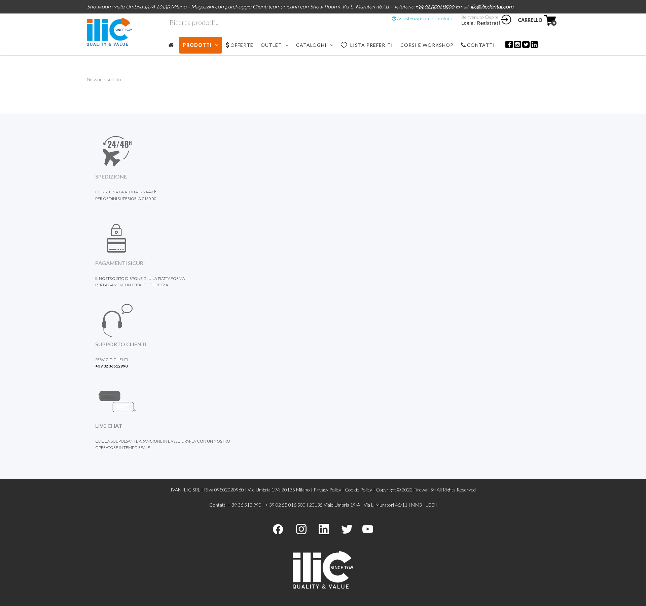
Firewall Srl (425, 489)
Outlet (271, 45)
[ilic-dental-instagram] (301, 528)
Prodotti (197, 45)
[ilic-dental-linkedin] (324, 528)
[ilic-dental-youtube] (367, 528)
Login (467, 23)
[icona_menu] (173, 45)
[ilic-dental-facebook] (278, 528)
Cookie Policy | (360, 489)
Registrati (488, 23)
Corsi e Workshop (427, 45)
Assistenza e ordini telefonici (425, 18)
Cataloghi (311, 45)
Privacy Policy (327, 489)
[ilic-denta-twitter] (346, 528)
